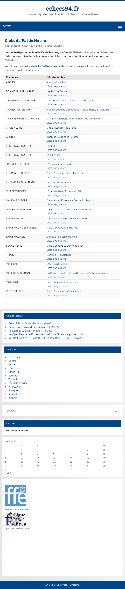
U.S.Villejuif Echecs (57, 264)
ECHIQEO (52, 146)
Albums (12, 398)
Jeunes (12, 364)
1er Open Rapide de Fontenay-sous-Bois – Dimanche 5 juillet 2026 (45, 334)
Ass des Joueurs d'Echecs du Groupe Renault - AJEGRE (78, 109)
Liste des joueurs (56, 86)
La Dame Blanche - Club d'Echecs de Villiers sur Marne (78, 273)
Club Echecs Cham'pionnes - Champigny (70, 100)
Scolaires (13, 375)
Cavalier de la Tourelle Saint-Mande (67, 218)
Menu (7, 26)
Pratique (47, 45)
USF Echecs (53, 155)
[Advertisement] (14, 552)
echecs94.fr (62, 8)
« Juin (8, 472)
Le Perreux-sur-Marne (59, 182)
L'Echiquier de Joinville (59, 164)
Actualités (58, 45)
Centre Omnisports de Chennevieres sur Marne (73, 118)
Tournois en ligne (18, 383)
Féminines (14, 368)
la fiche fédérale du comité (48, 66)
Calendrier (14, 357)
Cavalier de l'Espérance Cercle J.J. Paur (69, 200)
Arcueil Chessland (57, 82)
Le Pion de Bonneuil (58, 91)
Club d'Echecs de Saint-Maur (63, 227)
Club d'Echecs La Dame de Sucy (65, 245)
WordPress (61, 585)
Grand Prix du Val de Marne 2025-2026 (29, 323)
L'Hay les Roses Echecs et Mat (64, 191)
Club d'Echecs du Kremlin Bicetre (65, 173)
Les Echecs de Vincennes (61, 282)
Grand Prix (14, 371)
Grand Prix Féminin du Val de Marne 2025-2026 (34, 327)
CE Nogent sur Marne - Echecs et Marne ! (70, 209)
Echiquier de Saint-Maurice (62, 236)
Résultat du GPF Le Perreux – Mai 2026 (30, 330)
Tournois (13, 379)
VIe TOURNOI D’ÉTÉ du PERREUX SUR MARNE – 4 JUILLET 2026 (45, 338)
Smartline (74, 585)
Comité (38, 45)
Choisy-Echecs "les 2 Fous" (62, 127)
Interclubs (14, 386)
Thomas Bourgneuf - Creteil (62, 136)
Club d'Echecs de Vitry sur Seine (65, 291)
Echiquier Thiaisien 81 (59, 254)
